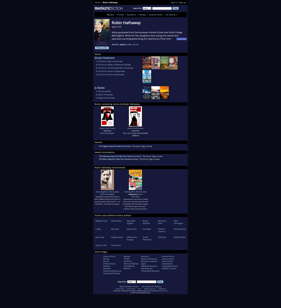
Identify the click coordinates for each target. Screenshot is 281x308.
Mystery (110, 14)
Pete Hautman (180, 229)
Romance (131, 14)
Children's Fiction (169, 268)
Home (97, 2)
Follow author (102, 48)
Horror (106, 261)
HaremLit (107, 268)
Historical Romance (149, 259)
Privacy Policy (119, 289)
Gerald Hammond (147, 238)
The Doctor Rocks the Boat (109, 74)
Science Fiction (156, 14)
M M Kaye (162, 237)
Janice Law (99, 237)
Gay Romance (146, 268)
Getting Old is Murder (133, 192)
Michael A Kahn (162, 222)
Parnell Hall (116, 245)
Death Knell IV (133, 128)
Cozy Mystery (129, 266)
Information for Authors (151, 286)
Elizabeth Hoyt (101, 221)
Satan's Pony (103, 94)
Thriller (120, 14)
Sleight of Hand (104, 98)
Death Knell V (105, 128)
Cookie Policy (131, 289)
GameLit (106, 266)
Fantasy (142, 14)
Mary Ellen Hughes (131, 222)
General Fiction (168, 256)
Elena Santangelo (107, 133)
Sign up (182, 2)
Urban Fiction (167, 261)
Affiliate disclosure (150, 289)
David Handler (180, 237)
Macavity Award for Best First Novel (117, 156)
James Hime (132, 229)
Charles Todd (100, 245)
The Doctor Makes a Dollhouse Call (112, 64)
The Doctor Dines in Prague (109, 71)
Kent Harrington (178, 222)
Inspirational (167, 263)
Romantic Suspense (149, 261)
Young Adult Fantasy (111, 273)
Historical (128, 261)
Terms (140, 289)
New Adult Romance (149, 266)
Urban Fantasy (109, 263)
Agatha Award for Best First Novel (117, 146)
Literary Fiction (168, 259)
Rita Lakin (135, 196)
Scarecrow (102, 91)
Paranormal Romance (112, 271)
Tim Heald (147, 229)
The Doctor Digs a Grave (108, 61)
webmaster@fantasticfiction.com (157, 291)
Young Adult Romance (150, 271)
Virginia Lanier (117, 237)
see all (135, 44)
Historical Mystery (131, 263)
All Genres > (172, 14)
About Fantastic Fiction (129, 286)
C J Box (98, 229)
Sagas (143, 263)
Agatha (123, 44)
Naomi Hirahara (146, 222)
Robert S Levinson (162, 230)
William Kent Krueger (132, 238)
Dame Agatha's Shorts (105, 192)
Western (127, 268)
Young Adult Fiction (170, 266)
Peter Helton (116, 221)
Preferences (162, 289)
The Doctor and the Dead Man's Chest (113, 68)
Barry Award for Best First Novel (116, 159)
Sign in (174, 2)
